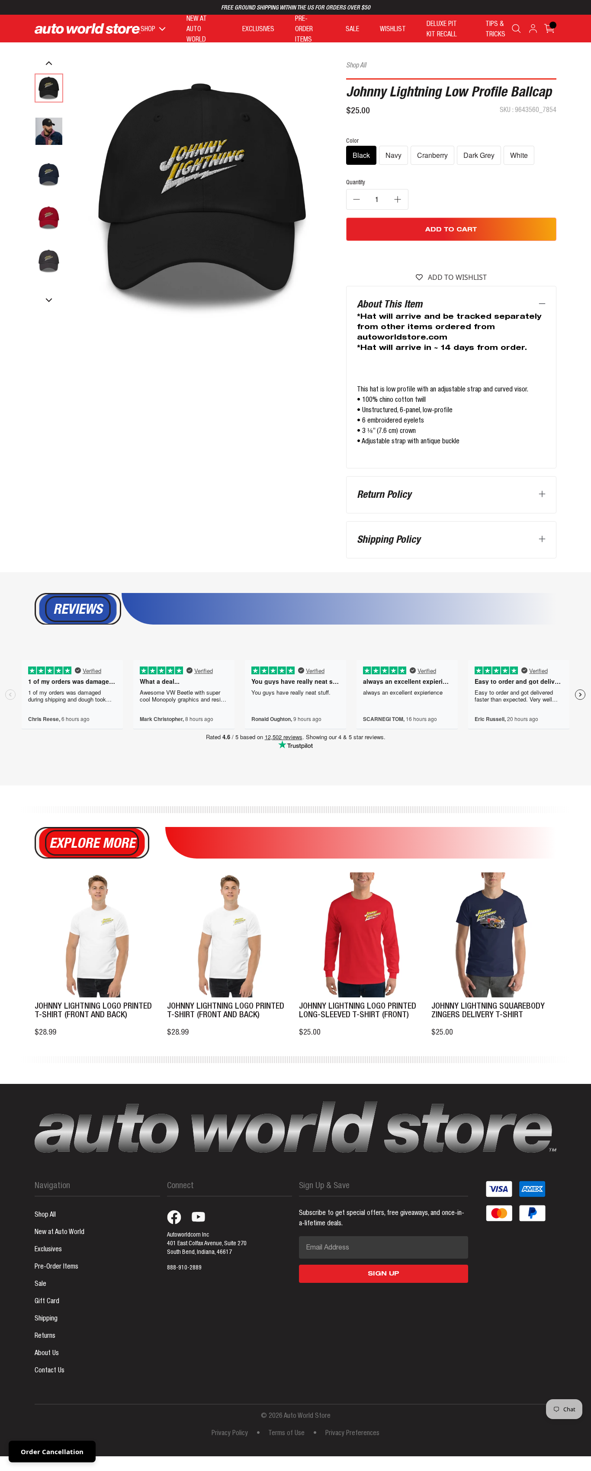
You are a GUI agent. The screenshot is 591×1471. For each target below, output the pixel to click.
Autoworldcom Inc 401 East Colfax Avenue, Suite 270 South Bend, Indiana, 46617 (207, 1244)
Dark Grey (479, 155)
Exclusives (48, 1250)
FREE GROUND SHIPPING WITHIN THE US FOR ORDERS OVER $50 (295, 8)
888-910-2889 (184, 1268)
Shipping (46, 1319)
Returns (45, 1336)
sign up (383, 1274)
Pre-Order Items (56, 1267)
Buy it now (451, 255)
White (519, 155)
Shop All (356, 66)
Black (361, 155)
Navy (393, 155)
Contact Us (49, 1371)
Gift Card (47, 1301)
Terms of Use (286, 1433)
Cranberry (432, 155)
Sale (40, 1284)
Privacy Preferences (352, 1433)
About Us (47, 1353)
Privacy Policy (230, 1433)
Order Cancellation (52, 1451)
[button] (49, 63)
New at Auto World (59, 1232)
